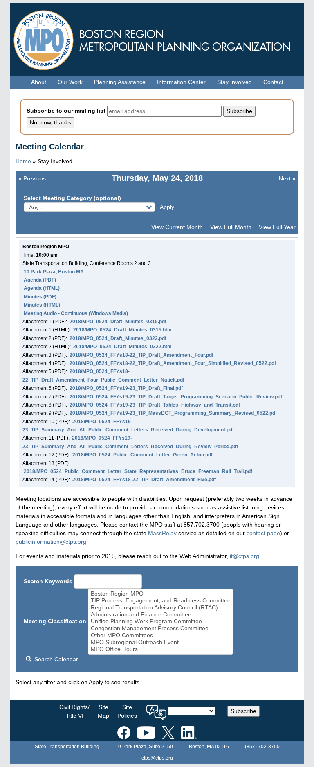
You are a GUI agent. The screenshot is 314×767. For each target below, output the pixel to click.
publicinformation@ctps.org (51, 541)
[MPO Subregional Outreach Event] (160, 642)
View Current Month (177, 227)
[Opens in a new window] (124, 731)
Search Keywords (48, 581)
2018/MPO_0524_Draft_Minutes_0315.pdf (118, 322)
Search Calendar (55, 659)
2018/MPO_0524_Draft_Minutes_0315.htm (122, 330)
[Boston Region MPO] (160, 593)
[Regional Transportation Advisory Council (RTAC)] (160, 607)
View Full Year (277, 227)
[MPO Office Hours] (160, 649)
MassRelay (162, 533)
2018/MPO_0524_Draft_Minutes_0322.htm (122, 346)
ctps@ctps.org (157, 758)
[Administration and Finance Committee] (160, 614)
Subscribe (243, 711)
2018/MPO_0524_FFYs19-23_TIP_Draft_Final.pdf (126, 388)
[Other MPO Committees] (160, 635)
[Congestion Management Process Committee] (160, 628)
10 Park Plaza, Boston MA (54, 272)
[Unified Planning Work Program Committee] (160, 621)
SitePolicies (127, 711)
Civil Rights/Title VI (74, 711)
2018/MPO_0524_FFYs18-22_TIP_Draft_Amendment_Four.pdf (141, 355)
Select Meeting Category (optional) (72, 198)
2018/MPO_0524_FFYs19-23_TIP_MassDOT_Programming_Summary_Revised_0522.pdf (173, 413)
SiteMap (103, 711)
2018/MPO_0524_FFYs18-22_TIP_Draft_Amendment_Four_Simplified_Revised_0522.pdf (173, 363)
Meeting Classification (55, 621)
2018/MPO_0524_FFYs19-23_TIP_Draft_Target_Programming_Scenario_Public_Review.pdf (176, 397)
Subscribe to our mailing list (66, 110)
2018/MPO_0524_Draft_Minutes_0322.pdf (118, 338)
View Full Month (230, 227)
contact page (263, 533)
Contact (273, 82)
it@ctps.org (244, 556)
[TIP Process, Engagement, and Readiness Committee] (160, 600)
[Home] (157, 38)
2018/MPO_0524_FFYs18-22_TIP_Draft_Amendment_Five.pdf (144, 479)
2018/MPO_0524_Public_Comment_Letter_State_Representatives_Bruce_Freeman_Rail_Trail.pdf (138, 471)
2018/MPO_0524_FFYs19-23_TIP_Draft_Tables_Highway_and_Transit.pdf (155, 405)
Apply (167, 207)
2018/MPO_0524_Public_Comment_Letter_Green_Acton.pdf (142, 455)
